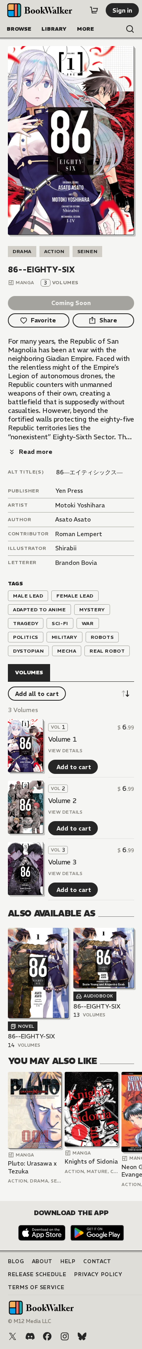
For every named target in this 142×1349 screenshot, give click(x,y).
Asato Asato (73, 519)
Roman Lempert (78, 534)
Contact (97, 1261)
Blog (16, 1261)
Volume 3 (62, 862)
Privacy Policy (98, 1274)
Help (68, 1261)
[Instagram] (64, 1336)
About (42, 1261)
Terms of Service (36, 1287)
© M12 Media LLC (29, 1321)
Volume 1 (62, 739)
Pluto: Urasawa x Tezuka (32, 1167)
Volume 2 (62, 800)
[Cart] (94, 10)
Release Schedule (37, 1274)
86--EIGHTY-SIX (31, 1036)
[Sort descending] (125, 693)
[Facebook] (47, 1336)
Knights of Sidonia (91, 1161)
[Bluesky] (82, 1336)
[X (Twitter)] (12, 1336)
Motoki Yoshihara (80, 505)
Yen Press (69, 490)
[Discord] (30, 1336)
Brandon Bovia (76, 562)
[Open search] (130, 29)
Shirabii (66, 548)
